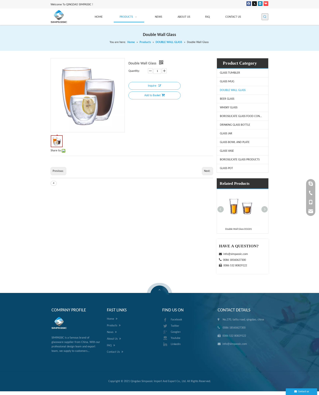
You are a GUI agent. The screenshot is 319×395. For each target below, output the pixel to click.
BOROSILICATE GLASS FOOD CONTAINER (244, 116)
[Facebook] (248, 3)
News (110, 332)
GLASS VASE (227, 151)
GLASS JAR (226, 133)
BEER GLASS (227, 98)
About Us (112, 338)
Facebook (176, 319)
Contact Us (114, 352)
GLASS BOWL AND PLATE (235, 142)
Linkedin (176, 344)
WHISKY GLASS (228, 107)
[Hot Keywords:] (265, 16)
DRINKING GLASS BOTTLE (235, 124)
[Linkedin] (260, 3)
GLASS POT (226, 168)
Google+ (176, 332)
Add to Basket (152, 95)
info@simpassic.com (235, 254)
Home (111, 318)
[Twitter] (254, 3)
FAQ (109, 345)
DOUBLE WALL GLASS (233, 90)
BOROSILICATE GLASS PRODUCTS (240, 159)
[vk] (266, 3)
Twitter (175, 325)
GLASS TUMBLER (230, 72)
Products (112, 325)
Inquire (152, 85)
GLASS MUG (227, 81)
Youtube (175, 338)
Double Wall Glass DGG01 (238, 229)
